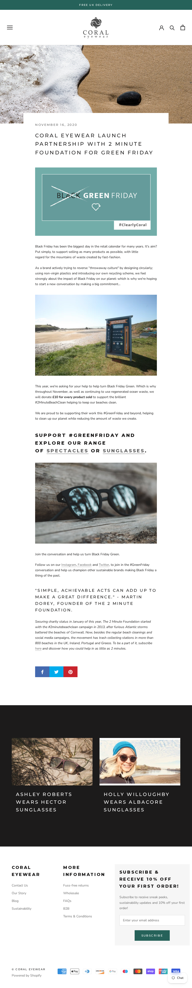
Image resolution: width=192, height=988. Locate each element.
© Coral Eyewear (28, 969)
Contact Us (20, 885)
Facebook (84, 565)
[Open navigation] (10, 27)
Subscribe (152, 935)
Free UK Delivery (96, 5)
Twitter (104, 565)
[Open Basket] (183, 27)
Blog (15, 901)
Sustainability (21, 908)
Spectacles (68, 451)
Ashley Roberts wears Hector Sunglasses (44, 802)
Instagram (68, 565)
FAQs (67, 901)
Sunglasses (124, 451)
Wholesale (71, 893)
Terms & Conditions (77, 916)
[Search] (172, 27)
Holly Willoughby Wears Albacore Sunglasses (137, 802)
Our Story (19, 893)
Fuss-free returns (76, 885)
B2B (66, 908)
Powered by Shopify (26, 975)
